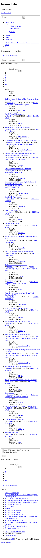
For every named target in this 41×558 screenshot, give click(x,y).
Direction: (6, 452)
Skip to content (6, 13)
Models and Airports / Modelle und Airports (21, 104)
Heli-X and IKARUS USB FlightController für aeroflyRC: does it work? (20, 183)
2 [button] (5, 75)
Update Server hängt (12, 223)
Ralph (9, 116)
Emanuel (12, 240)
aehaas (9, 382)
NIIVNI (10, 282)
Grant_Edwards (12, 336)
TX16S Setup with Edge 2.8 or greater (18, 366)
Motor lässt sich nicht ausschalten (16, 265)
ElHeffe (9, 368)
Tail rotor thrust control (12, 432)
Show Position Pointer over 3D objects (18, 169)
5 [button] (5, 80)
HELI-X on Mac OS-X (13, 187)
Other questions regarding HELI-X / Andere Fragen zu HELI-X (21, 268)
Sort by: (20, 450)
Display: (6, 450)
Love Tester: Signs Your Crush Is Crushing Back (21, 140)
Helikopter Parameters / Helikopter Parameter (21, 396)
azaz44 (9, 421)
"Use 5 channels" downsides (14, 419)
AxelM (11, 212)
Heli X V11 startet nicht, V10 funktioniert (19, 252)
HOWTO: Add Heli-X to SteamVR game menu (21, 406)
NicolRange (11, 103)
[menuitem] (16, 26)
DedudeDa (10, 199)
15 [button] (6, 84)
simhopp (10, 310)
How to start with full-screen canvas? (17, 334)
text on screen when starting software (17, 321)
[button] (5, 67)
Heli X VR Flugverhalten (13, 197)
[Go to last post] (26, 110)
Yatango (10, 267)
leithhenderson (12, 129)
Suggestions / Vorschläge (13, 172)
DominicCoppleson (13, 142)
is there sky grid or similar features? (16, 308)
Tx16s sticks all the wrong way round (17, 127)
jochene (9, 225)
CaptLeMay (11, 297)
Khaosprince (11, 253)
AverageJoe (11, 170)
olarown (10, 157)
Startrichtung (9, 393)
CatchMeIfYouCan (13, 186)
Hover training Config (12, 210)
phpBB (11, 539)
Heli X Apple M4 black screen (15, 114)
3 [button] (5, 77)
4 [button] (5, 79)
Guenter (10, 395)
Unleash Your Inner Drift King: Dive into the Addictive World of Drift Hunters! (20, 154)
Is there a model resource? (13, 280)
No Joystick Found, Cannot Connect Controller (20, 380)
